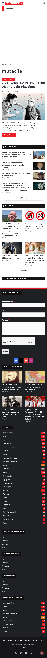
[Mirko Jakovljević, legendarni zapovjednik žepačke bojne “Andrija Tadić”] (12, 401)
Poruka (5, 320)
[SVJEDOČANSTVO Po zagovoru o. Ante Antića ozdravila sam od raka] (12, 377)
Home (5, 64)
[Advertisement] (23, 38)
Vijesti (5, 465)
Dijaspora (6, 480)
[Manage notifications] (42, 653)
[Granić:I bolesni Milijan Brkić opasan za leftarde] (12, 248)
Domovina (6, 469)
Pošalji (5, 351)
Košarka (6, 516)
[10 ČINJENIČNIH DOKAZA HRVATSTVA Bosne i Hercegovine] (35, 377)
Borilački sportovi (9, 512)
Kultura (5, 490)
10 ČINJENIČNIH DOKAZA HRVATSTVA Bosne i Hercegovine (34, 387)
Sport (5, 501)
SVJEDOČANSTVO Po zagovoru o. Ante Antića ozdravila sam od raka (11, 387)
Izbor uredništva (8, 79)
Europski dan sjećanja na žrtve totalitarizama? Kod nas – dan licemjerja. (35, 226)
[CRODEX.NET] (14, 3)
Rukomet (6, 523)
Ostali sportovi (8, 519)
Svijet (5, 472)
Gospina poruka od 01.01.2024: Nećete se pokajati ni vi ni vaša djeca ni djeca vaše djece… (16, 154)
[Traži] (44, 4)
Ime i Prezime (8, 302)
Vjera (5, 498)
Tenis (5, 508)
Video (5, 436)
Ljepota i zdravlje (9, 447)
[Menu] (3, 4)
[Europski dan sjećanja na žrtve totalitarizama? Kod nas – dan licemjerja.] (35, 216)
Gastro (5, 454)
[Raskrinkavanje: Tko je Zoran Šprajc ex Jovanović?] (39, 176)
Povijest (6, 494)
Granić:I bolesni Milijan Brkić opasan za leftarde (22, 9)
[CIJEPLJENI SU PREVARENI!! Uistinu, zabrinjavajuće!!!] (23, 106)
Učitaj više (23, 198)
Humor (5, 451)
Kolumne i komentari (10, 458)
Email (5, 311)
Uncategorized (8, 487)
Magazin (6, 440)
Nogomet (6, 505)
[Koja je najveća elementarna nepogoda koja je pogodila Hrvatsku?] (39, 166)
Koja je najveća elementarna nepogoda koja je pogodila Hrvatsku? (13, 165)
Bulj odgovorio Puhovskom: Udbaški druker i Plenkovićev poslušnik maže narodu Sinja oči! (34, 414)
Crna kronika (7, 476)
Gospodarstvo (8, 483)
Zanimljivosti (7, 443)
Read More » (9, 135)
